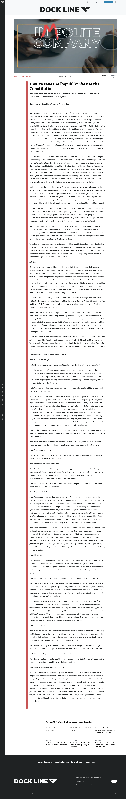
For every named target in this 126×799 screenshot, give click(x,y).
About (99, 793)
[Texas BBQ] (2, 419)
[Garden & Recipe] (2, 396)
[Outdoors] (2, 392)
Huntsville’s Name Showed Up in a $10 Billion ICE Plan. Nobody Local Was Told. (105, 745)
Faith (49, 767)
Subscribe (108, 2)
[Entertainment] (2, 411)
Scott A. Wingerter (66, 76)
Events (100, 2)
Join (114, 781)
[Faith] (2, 404)
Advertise (110, 793)
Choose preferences (97, 785)
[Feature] (2, 388)
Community (28, 767)
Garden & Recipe (67, 767)
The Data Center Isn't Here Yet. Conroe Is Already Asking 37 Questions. (80, 745)
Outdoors (93, 767)
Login (115, 793)
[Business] (2, 415)
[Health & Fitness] (2, 400)
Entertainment (39, 767)
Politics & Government (22, 76)
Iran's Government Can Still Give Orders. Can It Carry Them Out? (56, 744)
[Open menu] (115, 2)
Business (18, 767)
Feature (56, 767)
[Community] (2, 384)
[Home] (2, 2)
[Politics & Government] (2, 407)
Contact (104, 793)
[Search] (87, 2)
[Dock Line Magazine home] (65, 9)
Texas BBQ (93, 2)
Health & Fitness (81, 767)
